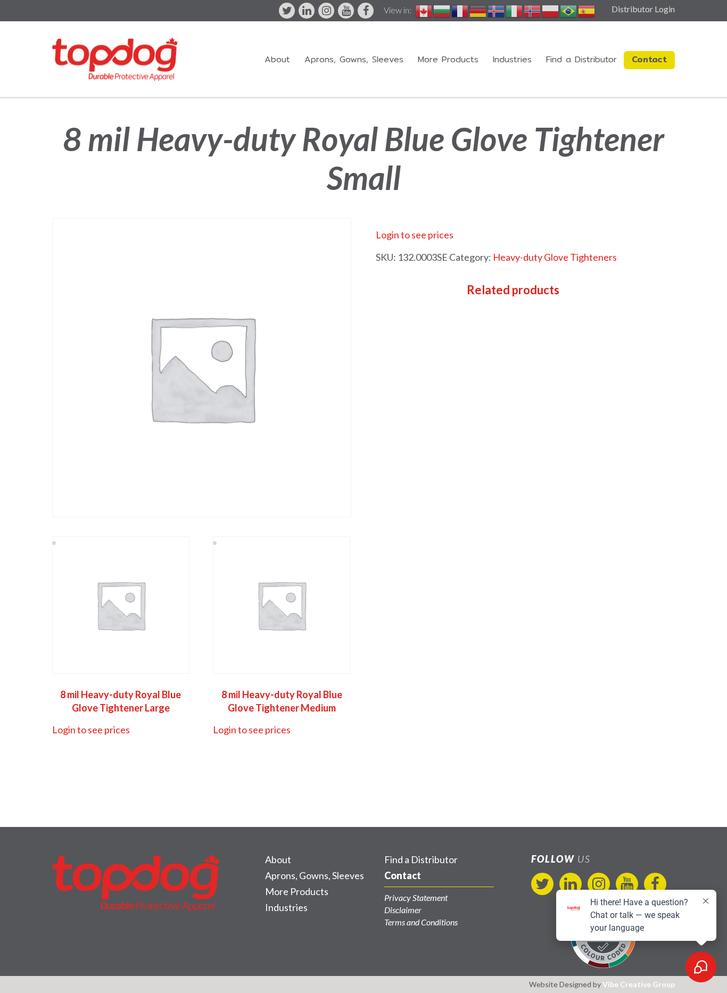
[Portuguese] (569, 10)
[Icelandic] (497, 10)
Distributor (581, 59)
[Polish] (551, 10)
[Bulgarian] (442, 10)
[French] (460, 10)
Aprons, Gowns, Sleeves (353, 59)
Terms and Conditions (421, 922)
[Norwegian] (533, 10)
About (277, 59)
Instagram (326, 11)
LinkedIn (307, 11)
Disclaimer (403, 910)
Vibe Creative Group (638, 984)
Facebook (366, 11)
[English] (424, 10)
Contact (649, 59)
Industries (512, 59)
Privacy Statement (416, 897)
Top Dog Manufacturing (115, 59)
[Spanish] (587, 10)
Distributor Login (643, 9)
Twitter (287, 11)
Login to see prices (414, 235)
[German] (478, 10)
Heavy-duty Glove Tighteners (555, 257)
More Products (448, 59)
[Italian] (515, 10)
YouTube (346, 11)
